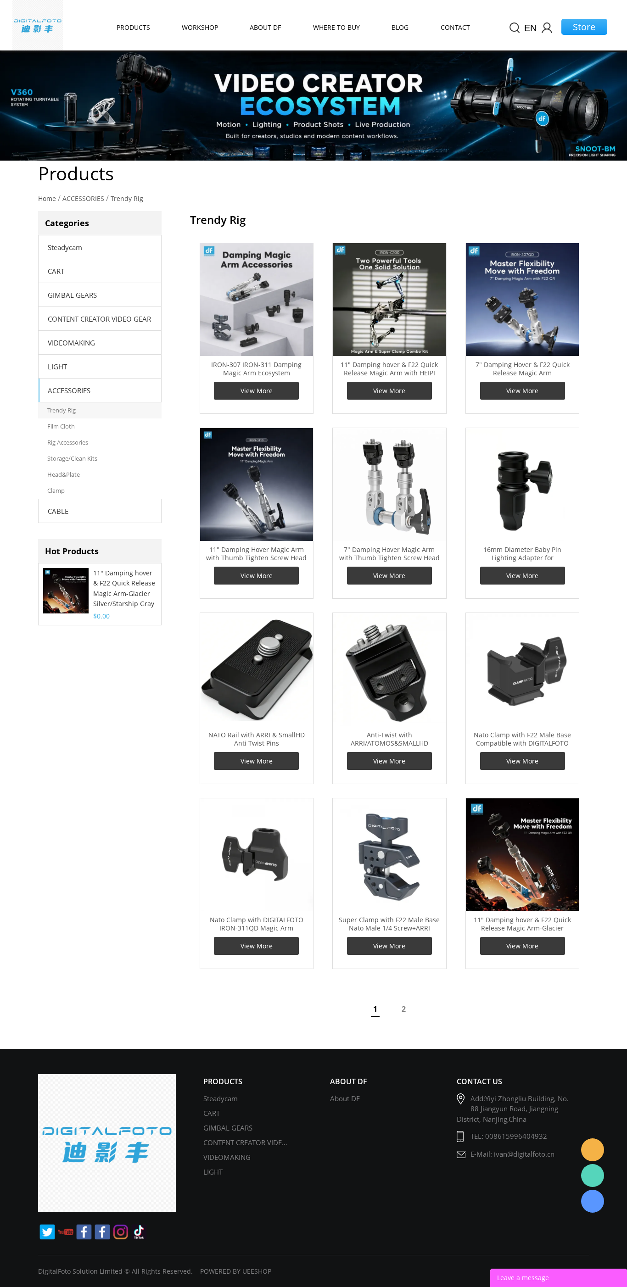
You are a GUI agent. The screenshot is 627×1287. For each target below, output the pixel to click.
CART (56, 271)
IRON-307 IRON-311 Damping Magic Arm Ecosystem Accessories (256, 373)
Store (584, 27)
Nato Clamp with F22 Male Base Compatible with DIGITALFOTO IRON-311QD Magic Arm (522, 743)
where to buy (336, 27)
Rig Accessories (67, 442)
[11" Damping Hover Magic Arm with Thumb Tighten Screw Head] (256, 484)
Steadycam (65, 247)
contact (455, 27)
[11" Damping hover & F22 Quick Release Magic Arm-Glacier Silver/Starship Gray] (522, 854)
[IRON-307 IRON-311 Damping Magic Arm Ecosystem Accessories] (256, 299)
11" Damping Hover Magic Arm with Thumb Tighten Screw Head (256, 554)
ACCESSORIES (83, 198)
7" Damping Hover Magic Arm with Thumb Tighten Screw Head (389, 554)
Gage (592, 1175)
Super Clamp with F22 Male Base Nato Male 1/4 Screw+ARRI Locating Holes (389, 928)
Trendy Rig (127, 198)
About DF (345, 1098)
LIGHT (57, 366)
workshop (200, 27)
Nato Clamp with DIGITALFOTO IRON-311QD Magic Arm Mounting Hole (256, 928)
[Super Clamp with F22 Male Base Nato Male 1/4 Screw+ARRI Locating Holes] (389, 854)
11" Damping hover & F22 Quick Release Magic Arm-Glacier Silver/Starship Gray (124, 588)
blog (400, 27)
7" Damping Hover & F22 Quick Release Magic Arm (523, 369)
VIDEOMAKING (71, 342)
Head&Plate (63, 474)
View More (257, 390)
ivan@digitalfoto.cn (524, 1154)
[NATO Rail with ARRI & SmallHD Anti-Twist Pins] (256, 669)
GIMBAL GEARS (72, 295)
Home (47, 198)
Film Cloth (61, 426)
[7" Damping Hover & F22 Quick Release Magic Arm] (522, 299)
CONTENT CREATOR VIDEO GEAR (99, 318)
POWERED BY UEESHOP (235, 1271)
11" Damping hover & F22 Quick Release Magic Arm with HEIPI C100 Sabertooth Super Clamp (389, 373)
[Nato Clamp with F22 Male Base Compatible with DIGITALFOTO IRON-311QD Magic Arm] (522, 669)
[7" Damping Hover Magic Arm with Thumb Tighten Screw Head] (389, 484)
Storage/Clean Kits (72, 458)
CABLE (58, 511)
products (133, 27)
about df (265, 27)
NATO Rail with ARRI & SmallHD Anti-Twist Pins (256, 739)
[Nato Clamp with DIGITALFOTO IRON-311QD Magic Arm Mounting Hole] (256, 854)
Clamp (56, 490)
